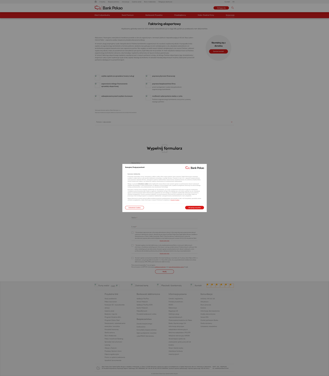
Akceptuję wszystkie (194, 207)
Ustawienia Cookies (134, 207)
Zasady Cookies (175, 200)
